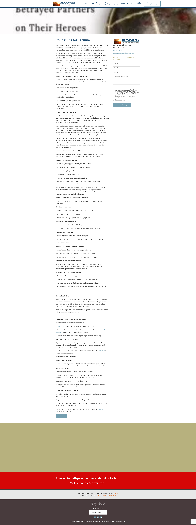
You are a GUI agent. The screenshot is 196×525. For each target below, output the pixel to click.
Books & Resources (98, 512)
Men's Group (116, 3)
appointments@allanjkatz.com (123, 53)
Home (85, 4)
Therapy (99, 3)
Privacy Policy (74, 521)
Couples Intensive (107, 3)
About (92, 4)
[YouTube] (101, 517)
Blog (131, 4)
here (116, 493)
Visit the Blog (61, 326)
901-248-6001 (117, 51)
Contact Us (101, 351)
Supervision (124, 4)
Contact (61, 416)
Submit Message (122, 105)
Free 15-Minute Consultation (152, 3)
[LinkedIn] (98, 517)
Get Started (138, 3)
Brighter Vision (90, 521)
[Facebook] (95, 517)
